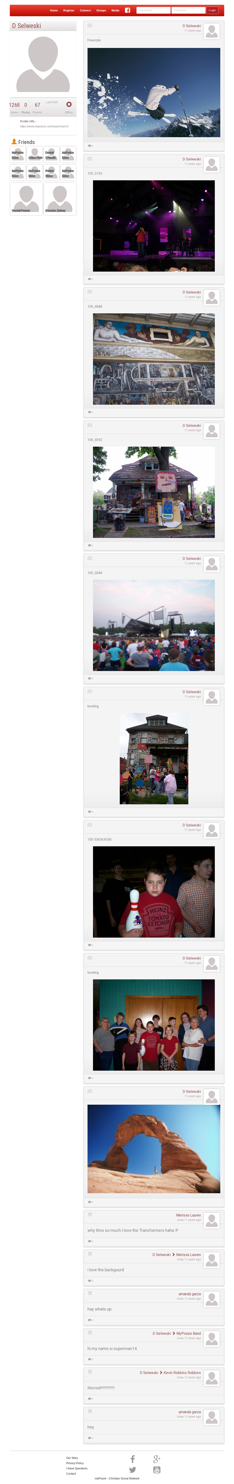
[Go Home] (19, 10)
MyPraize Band (188, 1333)
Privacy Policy (75, 1463)
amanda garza (190, 1294)
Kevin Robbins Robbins (182, 1373)
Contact (71, 1473)
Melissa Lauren (188, 1215)
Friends (26, 142)
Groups (101, 10)
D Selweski (192, 26)
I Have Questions (77, 1468)
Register (68, 10)
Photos (25, 112)
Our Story (72, 1458)
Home (54, 10)
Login (212, 10)
